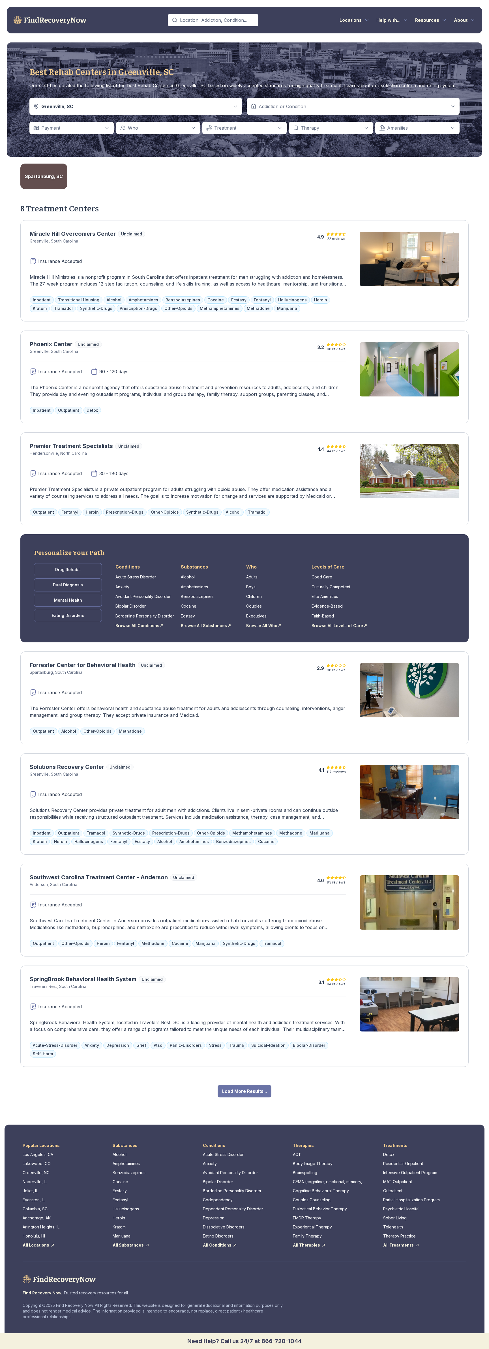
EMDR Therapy (307, 1217)
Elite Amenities (325, 596)
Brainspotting (305, 1172)
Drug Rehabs (68, 569)
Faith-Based (323, 616)
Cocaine (188, 606)
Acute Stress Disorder (135, 576)
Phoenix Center (51, 344)
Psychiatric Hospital (401, 1208)
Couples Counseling (312, 1199)
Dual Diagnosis (68, 584)
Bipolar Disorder (130, 606)
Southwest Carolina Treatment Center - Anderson (99, 877)
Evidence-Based (327, 606)
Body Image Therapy (313, 1163)
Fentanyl (120, 1199)
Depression (213, 1217)
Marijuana (121, 1236)
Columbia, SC (35, 1208)
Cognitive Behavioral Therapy (321, 1190)
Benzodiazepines (197, 596)
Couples (254, 606)
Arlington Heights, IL (41, 1226)
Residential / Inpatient (403, 1163)
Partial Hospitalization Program (411, 1199)
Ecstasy (188, 616)
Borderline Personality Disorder (144, 616)
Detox (388, 1154)
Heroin (119, 1217)
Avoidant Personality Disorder (143, 596)
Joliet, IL (30, 1190)
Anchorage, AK (37, 1217)
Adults (252, 576)
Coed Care (322, 576)
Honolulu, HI (34, 1236)
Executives (256, 616)
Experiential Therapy (312, 1226)
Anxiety (122, 586)
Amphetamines (194, 586)
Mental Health (68, 600)
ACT (297, 1154)
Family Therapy (307, 1236)
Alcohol (188, 576)
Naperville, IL (35, 1181)
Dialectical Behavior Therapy (320, 1208)
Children (254, 596)
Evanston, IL (34, 1199)
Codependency (218, 1199)
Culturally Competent (331, 586)
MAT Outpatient (397, 1181)
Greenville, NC (36, 1172)
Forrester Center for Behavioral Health (83, 665)
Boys (251, 586)
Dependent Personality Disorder (233, 1208)
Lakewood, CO (37, 1163)
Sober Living (395, 1217)
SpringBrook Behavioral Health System (83, 979)
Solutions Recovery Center (67, 766)
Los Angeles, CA (38, 1154)
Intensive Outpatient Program (410, 1172)
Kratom (119, 1226)
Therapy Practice (399, 1236)
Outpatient (392, 1190)
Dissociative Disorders (223, 1226)
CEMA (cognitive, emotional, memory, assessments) (327, 1182)
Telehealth (393, 1226)
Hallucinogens (126, 1208)
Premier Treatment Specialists (71, 446)
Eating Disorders (68, 615)
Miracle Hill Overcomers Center (73, 233)
